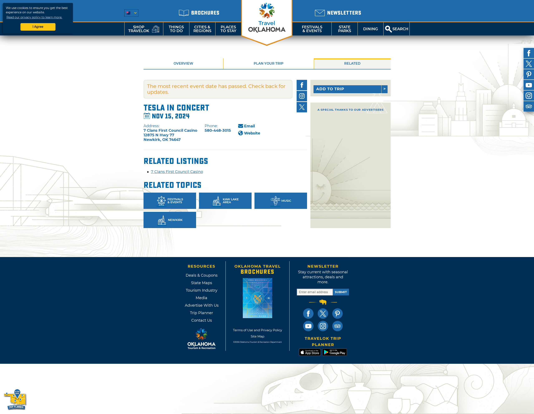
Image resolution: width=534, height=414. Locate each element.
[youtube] (529, 85)
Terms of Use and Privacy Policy (257, 330)
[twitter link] (323, 313)
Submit (341, 292)
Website (252, 133)
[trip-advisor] (529, 106)
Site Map (257, 336)
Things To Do (176, 29)
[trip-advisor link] (337, 326)
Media (201, 298)
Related (352, 63)
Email (249, 126)
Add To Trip (330, 89)
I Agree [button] (38, 27)
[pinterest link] (337, 313)
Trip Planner (201, 313)
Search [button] (400, 29)
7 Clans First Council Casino (177, 171)
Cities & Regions (202, 29)
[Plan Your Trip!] (15, 399)
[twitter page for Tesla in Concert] (302, 107)
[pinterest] (529, 74)
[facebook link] (308, 313)
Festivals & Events (312, 29)
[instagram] (529, 95)
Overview (183, 63)
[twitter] (529, 64)
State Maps (201, 283)
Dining (370, 29)
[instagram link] (323, 326)
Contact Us (201, 320)
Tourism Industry (201, 290)
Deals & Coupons (202, 275)
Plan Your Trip (268, 63)
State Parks (344, 29)
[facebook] (529, 53)
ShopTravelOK (138, 29)
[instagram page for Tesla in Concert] (302, 96)
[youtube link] (308, 326)
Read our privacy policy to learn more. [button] (34, 17)
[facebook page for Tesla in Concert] (302, 85)
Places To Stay (228, 29)
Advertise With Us (201, 305)
